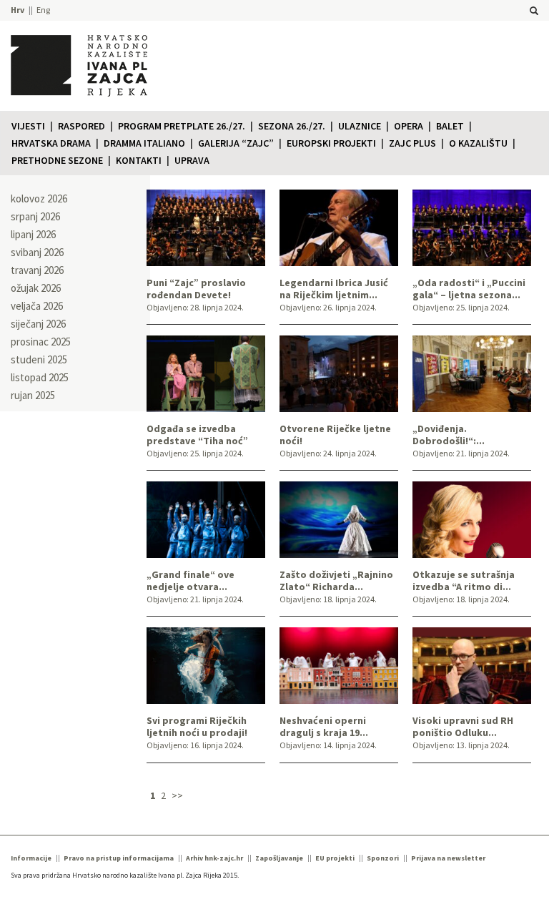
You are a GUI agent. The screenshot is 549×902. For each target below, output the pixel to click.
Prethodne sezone (57, 160)
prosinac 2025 (41, 341)
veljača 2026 (37, 306)
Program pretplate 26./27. (181, 125)
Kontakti (139, 160)
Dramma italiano (144, 143)
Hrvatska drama (51, 143)
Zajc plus (412, 143)
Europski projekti (331, 143)
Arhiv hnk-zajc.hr (214, 858)
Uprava (191, 160)
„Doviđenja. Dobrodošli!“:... (448, 435)
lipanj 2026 (33, 234)
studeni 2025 (39, 359)
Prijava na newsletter (448, 858)
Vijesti (28, 125)
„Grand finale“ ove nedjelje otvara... (190, 581)
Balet (450, 125)
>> (177, 795)
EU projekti (335, 858)
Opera (408, 125)
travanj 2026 (37, 270)
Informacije (31, 858)
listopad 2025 (40, 377)
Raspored (81, 125)
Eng (43, 9)
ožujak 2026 (36, 288)
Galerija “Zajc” (236, 143)
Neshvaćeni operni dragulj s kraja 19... (324, 727)
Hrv (17, 9)
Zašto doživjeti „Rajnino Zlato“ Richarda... (336, 581)
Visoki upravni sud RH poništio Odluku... (462, 727)
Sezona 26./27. (291, 125)
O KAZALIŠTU (478, 143)
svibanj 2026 (37, 252)
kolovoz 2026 (39, 198)
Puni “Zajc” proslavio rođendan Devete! (196, 289)
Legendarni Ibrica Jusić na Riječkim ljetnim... (334, 289)
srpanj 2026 (35, 216)
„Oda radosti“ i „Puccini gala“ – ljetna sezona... (468, 289)
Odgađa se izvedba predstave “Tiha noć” (197, 435)
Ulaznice (359, 125)
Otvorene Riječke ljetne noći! (335, 435)
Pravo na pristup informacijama (119, 858)
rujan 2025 (33, 395)
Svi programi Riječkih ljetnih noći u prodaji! (197, 727)
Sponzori (383, 858)
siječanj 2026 (38, 323)
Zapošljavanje (279, 858)
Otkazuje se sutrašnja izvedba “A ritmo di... (463, 581)
